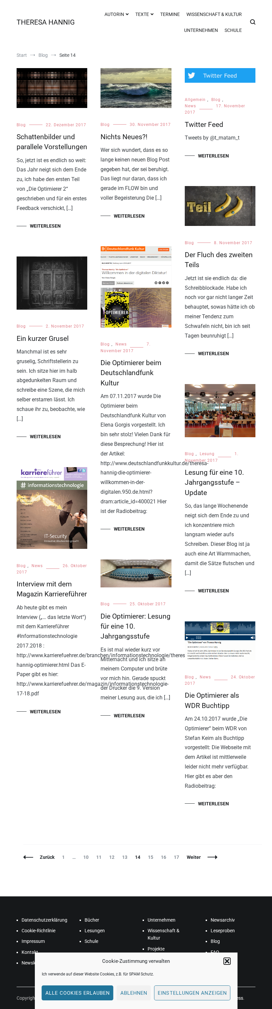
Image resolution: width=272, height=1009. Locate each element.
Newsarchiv (223, 920)
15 (152, 857)
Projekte (156, 949)
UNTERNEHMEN (201, 30)
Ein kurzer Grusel (43, 339)
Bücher (92, 920)
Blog (21, 125)
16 (165, 857)
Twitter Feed (204, 125)
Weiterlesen (45, 226)
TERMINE (170, 14)
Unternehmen (161, 920)
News (190, 106)
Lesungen (95, 930)
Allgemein (195, 99)
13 (126, 857)
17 (177, 857)
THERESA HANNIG (46, 22)
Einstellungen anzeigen (192, 993)
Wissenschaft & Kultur (163, 934)
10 (87, 857)
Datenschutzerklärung (44, 920)
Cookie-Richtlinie (38, 930)
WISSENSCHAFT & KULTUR (214, 14)
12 (113, 857)
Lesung (207, 454)
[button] (227, 961)
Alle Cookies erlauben (77, 993)
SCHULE (233, 30)
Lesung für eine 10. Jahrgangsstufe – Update (214, 482)
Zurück (47, 857)
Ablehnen (133, 993)
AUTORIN (114, 14)
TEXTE (142, 14)
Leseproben (223, 930)
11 (100, 857)
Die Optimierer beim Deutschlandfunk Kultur (131, 373)
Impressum (33, 941)
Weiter (194, 857)
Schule (91, 941)
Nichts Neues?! (124, 137)
